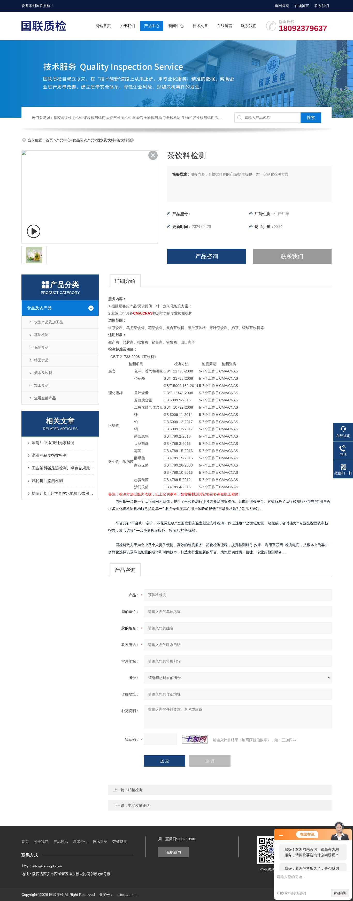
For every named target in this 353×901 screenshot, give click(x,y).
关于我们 (127, 26)
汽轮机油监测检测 (47, 480)
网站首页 (103, 26)
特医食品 (41, 360)
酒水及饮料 (43, 373)
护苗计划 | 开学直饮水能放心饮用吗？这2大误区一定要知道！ (63, 493)
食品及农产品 (83, 140)
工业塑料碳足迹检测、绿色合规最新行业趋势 (63, 468)
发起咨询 (340, 893)
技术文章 (200, 26)
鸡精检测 (135, 790)
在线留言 (302, 6)
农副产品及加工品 (48, 322)
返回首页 (282, 6)
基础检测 (41, 335)
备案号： (106, 894)
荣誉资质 (119, 841)
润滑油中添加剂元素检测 (53, 442)
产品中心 (151, 26)
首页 (50, 140)
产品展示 (60, 841)
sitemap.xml (127, 894)
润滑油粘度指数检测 (49, 455)
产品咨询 (206, 256)
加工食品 (41, 385)
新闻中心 (176, 26)
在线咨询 (173, 852)
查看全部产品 (45, 398)
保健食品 (41, 347)
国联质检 (43, 6)
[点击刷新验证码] (195, 739)
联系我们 (321, 6)
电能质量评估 (139, 805)
